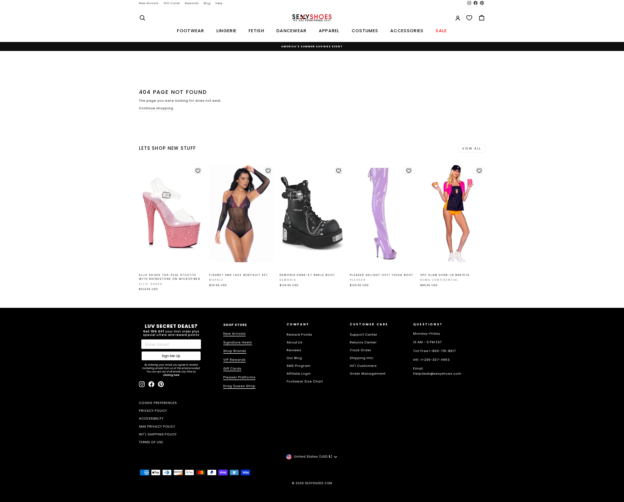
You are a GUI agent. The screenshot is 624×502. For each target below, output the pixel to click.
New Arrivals (149, 3)
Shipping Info (361, 358)
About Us (295, 342)
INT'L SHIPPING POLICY (158, 434)
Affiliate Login (299, 373)
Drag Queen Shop (239, 386)
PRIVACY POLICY (153, 410)
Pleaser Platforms (239, 377)
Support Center (364, 334)
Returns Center (363, 342)
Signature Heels (237, 342)
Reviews (294, 350)
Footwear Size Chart (305, 381)
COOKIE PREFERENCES (158, 403)
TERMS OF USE (151, 442)
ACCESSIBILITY (151, 418)
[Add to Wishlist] (198, 171)
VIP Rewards (234, 359)
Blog (207, 3)
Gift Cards (172, 3)
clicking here (171, 375)
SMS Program (299, 365)
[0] (469, 17)
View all (471, 148)
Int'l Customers (363, 365)
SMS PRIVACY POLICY (157, 426)
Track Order (360, 350)
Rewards (192, 3)
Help (219, 3)
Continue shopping (156, 108)
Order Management (368, 373)
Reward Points (299, 334)
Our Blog (294, 358)
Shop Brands (234, 351)
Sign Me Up (171, 355)
